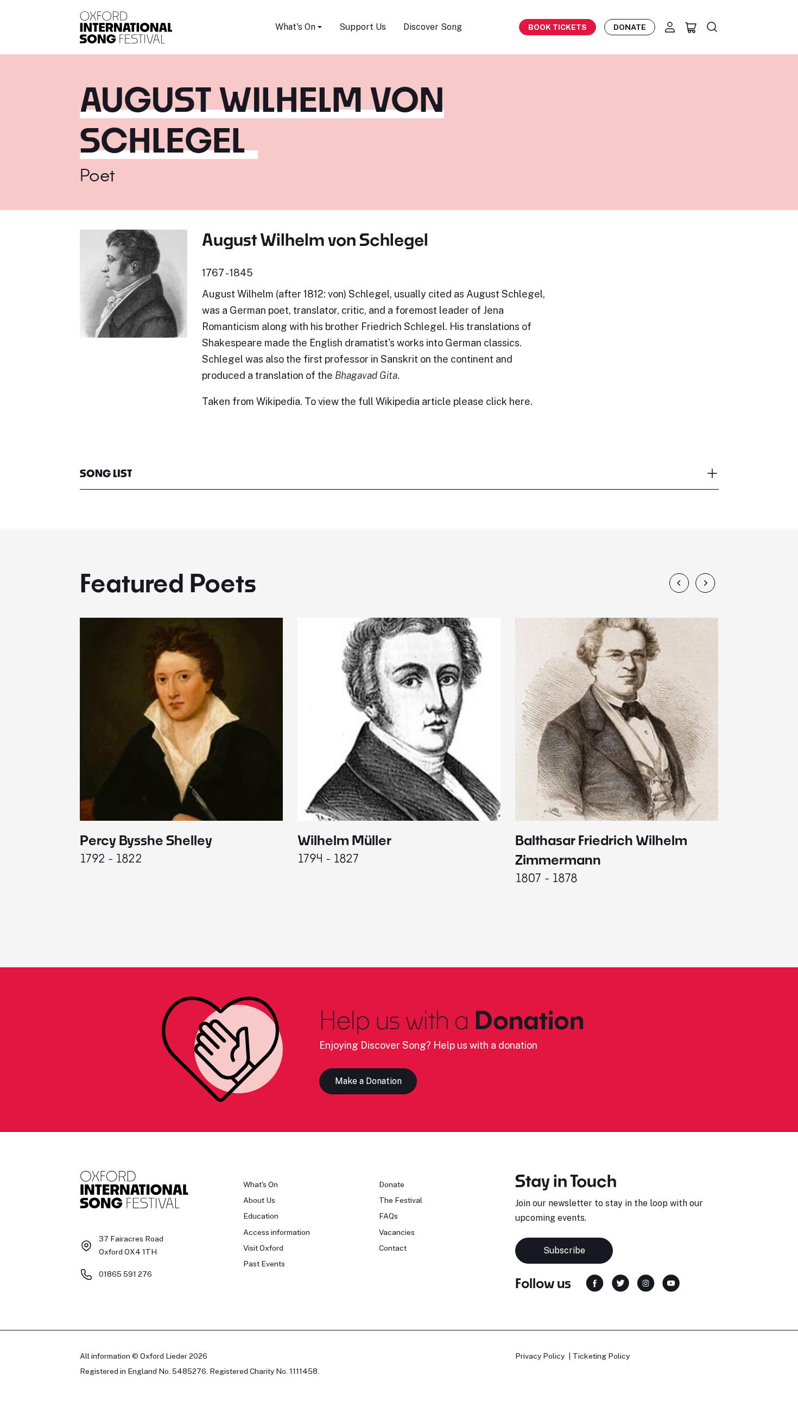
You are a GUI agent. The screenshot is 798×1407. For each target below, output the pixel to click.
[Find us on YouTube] (671, 1282)
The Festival (400, 1200)
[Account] (669, 27)
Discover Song (432, 27)
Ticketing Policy (601, 1356)
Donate (629, 27)
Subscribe (564, 1250)
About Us (259, 1200)
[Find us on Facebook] (595, 1282)
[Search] (712, 27)
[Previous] (679, 583)
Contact (393, 1248)
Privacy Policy (540, 1356)
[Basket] (691, 27)
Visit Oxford (263, 1248)
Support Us (362, 27)
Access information (276, 1232)
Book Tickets (557, 27)
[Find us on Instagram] (646, 1282)
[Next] (705, 583)
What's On (260, 1184)
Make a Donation (368, 1081)
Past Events (264, 1263)
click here (508, 401)
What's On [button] (295, 27)
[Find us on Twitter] (620, 1282)
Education (260, 1216)
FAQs (388, 1216)
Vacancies (397, 1232)
